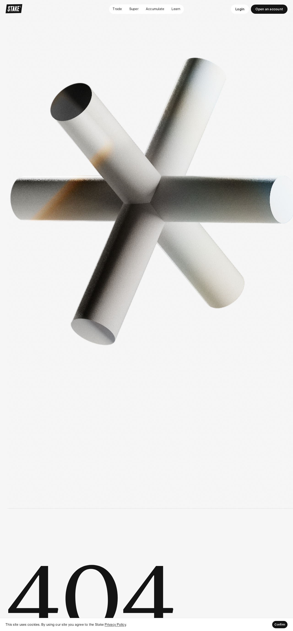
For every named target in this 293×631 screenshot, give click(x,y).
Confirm (279, 624)
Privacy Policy (115, 624)
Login (239, 9)
